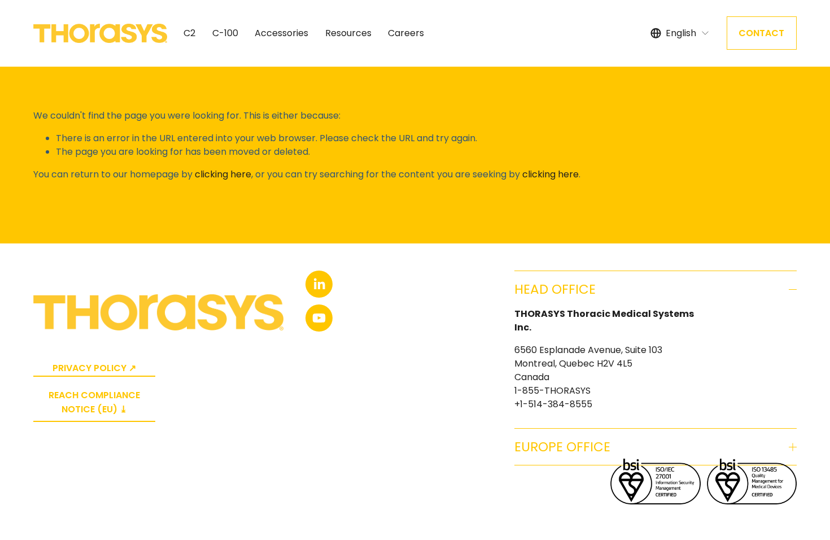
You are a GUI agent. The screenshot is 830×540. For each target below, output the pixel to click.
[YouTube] (319, 318)
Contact (761, 33)
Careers (406, 33)
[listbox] (680, 33)
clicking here (223, 174)
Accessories (281, 33)
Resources (348, 33)
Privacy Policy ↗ (94, 368)
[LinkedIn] (319, 284)
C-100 (225, 33)
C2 (189, 33)
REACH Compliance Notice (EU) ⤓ (94, 402)
